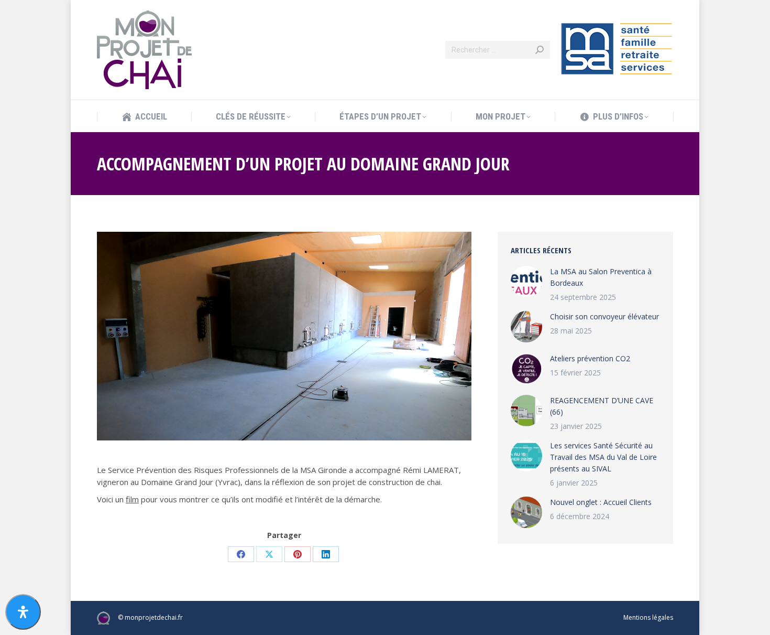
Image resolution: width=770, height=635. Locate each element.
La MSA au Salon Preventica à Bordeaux (601, 277)
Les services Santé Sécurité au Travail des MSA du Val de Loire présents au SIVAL (603, 456)
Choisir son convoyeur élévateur (604, 316)
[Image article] (526, 281)
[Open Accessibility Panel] (23, 612)
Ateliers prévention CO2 (590, 358)
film (132, 499)
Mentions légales (648, 617)
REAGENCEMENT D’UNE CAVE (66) (601, 406)
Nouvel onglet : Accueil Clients (601, 502)
